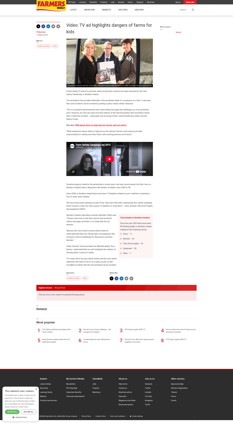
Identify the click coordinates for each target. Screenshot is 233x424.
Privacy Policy (86, 416)
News (55, 46)
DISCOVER (123, 10)
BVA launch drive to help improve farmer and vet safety (100, 125)
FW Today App (71, 388)
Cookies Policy (100, 416)
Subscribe (190, 2)
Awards (121, 2)
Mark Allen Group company (67, 416)
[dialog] (20, 404)
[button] (20, 417)
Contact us (123, 388)
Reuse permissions (126, 405)
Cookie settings (137, 416)
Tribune (174, 392)
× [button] (36, 389)
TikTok (147, 405)
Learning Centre (46, 392)
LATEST (73, 10)
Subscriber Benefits (73, 392)
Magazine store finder (127, 400)
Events (173, 400)
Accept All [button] (12, 412)
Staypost (139, 2)
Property (103, 2)
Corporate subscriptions (75, 396)
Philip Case (41, 32)
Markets (43, 396)
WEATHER (139, 10)
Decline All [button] (28, 412)
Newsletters (70, 384)
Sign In (178, 2)
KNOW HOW (89, 10)
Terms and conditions (117, 416)
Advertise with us (125, 392)
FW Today (71, 2)
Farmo (130, 2)
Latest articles (45, 384)
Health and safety (44, 46)
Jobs (113, 2)
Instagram (149, 400)
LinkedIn (148, 392)
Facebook (148, 384)
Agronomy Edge (177, 384)
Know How (50, 295)
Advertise (150, 2)
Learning (82, 2)
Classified (93, 2)
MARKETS (106, 10)
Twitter (147, 388)
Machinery (96, 392)
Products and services (48, 400)
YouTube (148, 396)
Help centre (123, 384)
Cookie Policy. (23, 407)
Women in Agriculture (179, 388)
